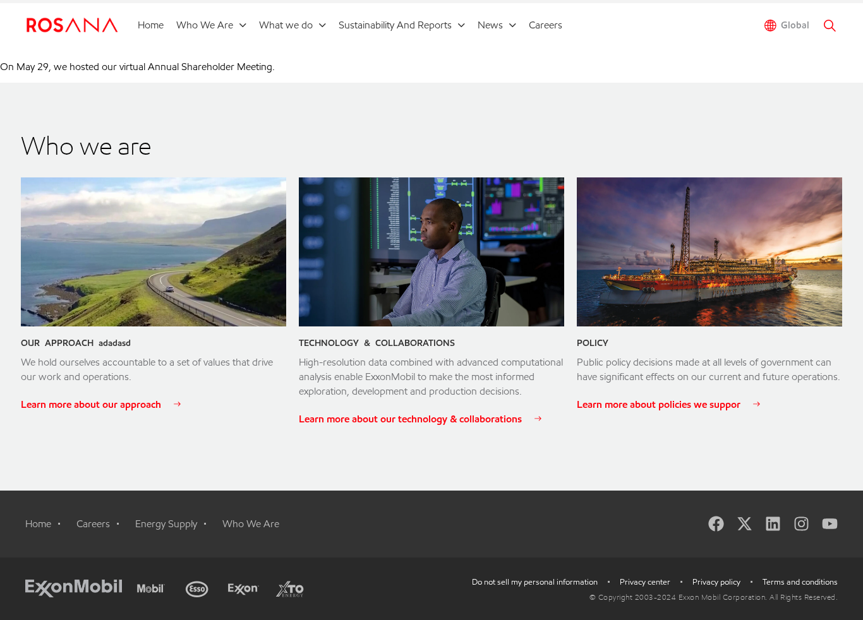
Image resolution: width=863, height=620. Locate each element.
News (490, 25)
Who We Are (204, 25)
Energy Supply (166, 524)
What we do (286, 25)
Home (151, 25)
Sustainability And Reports (395, 25)
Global (795, 25)
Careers (545, 25)
